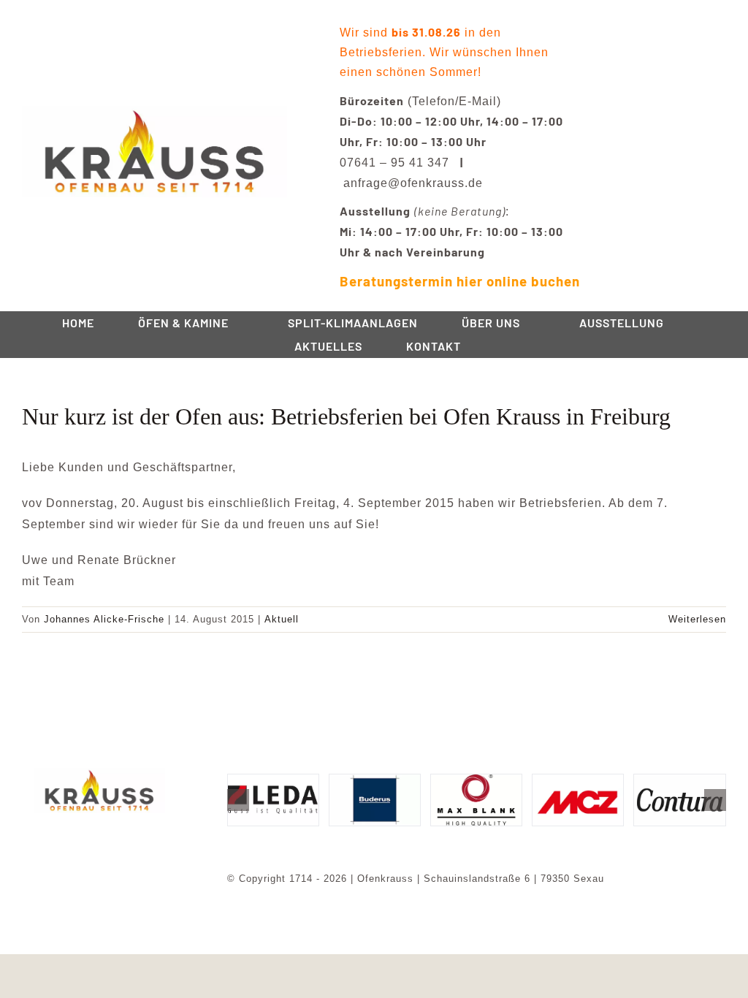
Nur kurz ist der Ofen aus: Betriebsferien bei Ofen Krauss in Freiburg (346, 416)
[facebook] (87, 833)
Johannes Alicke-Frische (104, 619)
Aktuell (281, 619)
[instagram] (111, 833)
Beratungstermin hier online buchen (460, 281)
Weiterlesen (697, 619)
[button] (238, 800)
